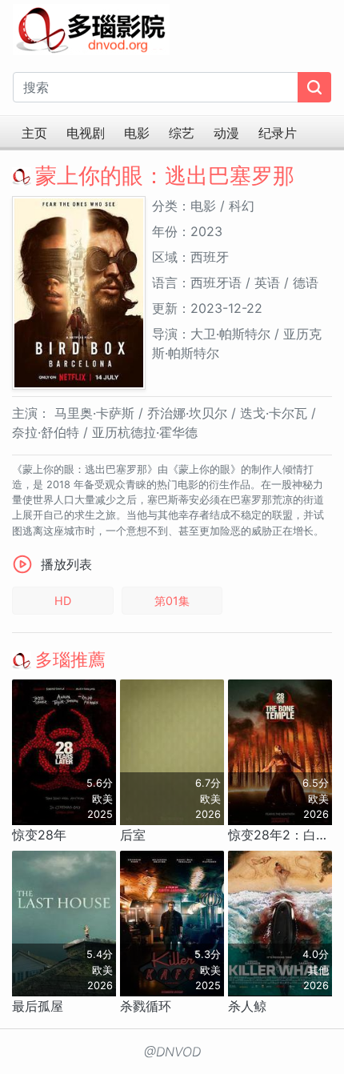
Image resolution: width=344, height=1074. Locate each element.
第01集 (172, 600)
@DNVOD (172, 1052)
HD (62, 600)
